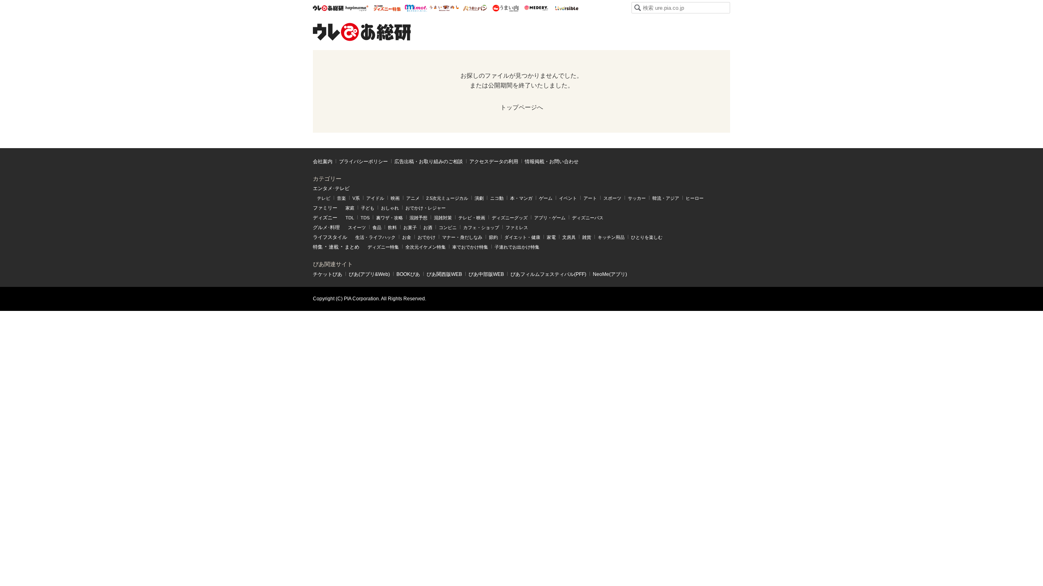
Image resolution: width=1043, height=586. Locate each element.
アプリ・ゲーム (550, 217)
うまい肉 (505, 8)
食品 (376, 227)
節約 (493, 237)
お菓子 (410, 227)
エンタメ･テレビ (331, 188)
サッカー (637, 198)
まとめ (352, 247)
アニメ (413, 198)
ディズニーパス (587, 217)
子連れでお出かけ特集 (517, 247)
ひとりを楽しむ (646, 237)
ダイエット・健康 (522, 237)
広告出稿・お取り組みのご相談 (428, 161)
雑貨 (586, 237)
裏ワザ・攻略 (389, 217)
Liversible (566, 8)
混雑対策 (443, 217)
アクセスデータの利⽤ (493, 161)
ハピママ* (356, 8)
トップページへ (521, 107)
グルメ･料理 (326, 227)
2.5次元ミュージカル (447, 198)
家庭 (349, 208)
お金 (406, 237)
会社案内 (322, 161)
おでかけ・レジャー (425, 208)
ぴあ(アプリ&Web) (369, 274)
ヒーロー (695, 198)
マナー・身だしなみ (462, 237)
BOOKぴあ (408, 274)
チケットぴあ (327, 274)
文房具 (569, 237)
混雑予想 (418, 217)
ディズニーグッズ (510, 217)
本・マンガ (521, 198)
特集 (318, 247)
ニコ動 (497, 198)
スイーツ (357, 227)
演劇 (479, 198)
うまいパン (475, 8)
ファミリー (325, 208)
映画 (395, 198)
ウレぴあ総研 (328, 8)
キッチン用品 (611, 237)
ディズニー (325, 218)
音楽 (341, 198)
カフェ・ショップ (481, 227)
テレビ (323, 198)
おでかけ (427, 237)
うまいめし (444, 8)
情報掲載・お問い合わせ (552, 161)
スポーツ (612, 198)
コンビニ (448, 227)
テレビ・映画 (471, 217)
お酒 (427, 227)
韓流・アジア (665, 198)
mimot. (416, 8)
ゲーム (545, 198)
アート (590, 198)
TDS (365, 217)
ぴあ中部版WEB (486, 274)
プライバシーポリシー (363, 161)
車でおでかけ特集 (470, 247)
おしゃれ (390, 208)
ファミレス (517, 227)
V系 (356, 198)
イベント (568, 198)
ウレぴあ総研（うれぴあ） (362, 31)
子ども (367, 208)
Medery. (536, 8)
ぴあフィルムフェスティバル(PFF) (548, 274)
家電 (551, 237)
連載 (334, 247)
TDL (349, 217)
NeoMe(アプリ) (610, 274)
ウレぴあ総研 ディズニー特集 (387, 8)
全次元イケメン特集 (425, 247)
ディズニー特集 (383, 247)
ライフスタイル (330, 237)
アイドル (375, 198)
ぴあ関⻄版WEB (444, 274)
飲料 (392, 227)
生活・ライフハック (375, 237)
